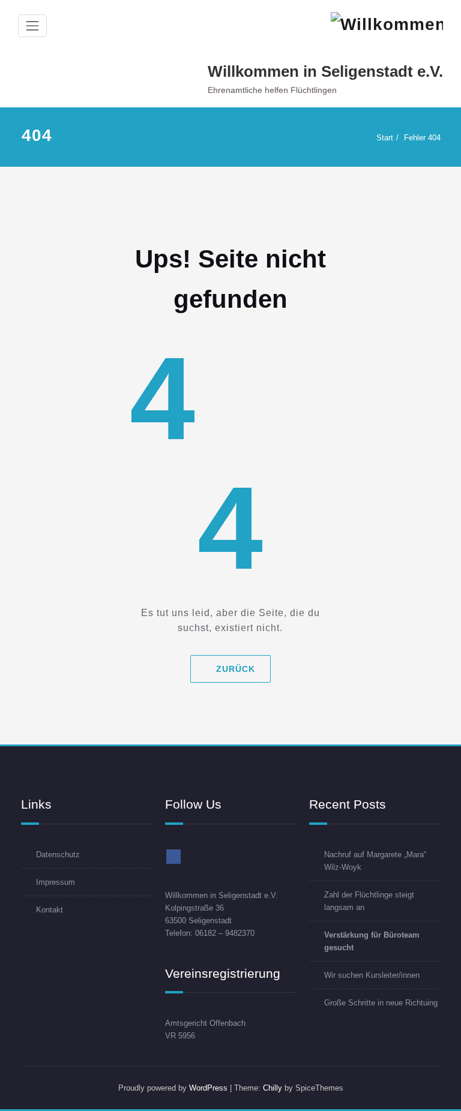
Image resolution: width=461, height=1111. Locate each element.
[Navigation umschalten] (32, 25)
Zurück (235, 669)
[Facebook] (173, 856)
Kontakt (49, 909)
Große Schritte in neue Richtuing (381, 1002)
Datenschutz (58, 854)
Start (384, 137)
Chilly (272, 1087)
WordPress (208, 1087)
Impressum (55, 882)
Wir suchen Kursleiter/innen (372, 975)
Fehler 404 (422, 137)
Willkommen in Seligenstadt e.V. (325, 71)
